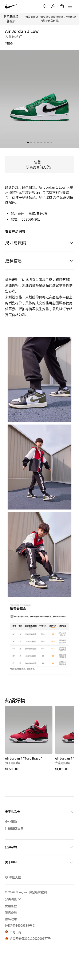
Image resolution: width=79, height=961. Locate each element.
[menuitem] (13, 899)
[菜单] (70, 6)
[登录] (53, 6)
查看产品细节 (15, 231)
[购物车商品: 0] (62, 6)
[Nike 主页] (11, 6)
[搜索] (45, 6)
